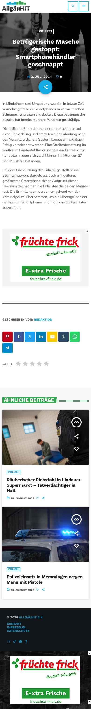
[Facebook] (26, 641)
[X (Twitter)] (9, 641)
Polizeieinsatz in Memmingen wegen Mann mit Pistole (45, 579)
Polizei (45, 31)
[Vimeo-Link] (16, 6)
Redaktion (43, 320)
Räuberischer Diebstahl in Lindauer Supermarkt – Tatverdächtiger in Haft (43, 485)
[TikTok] (15, 641)
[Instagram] (20, 641)
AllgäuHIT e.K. (31, 617)
